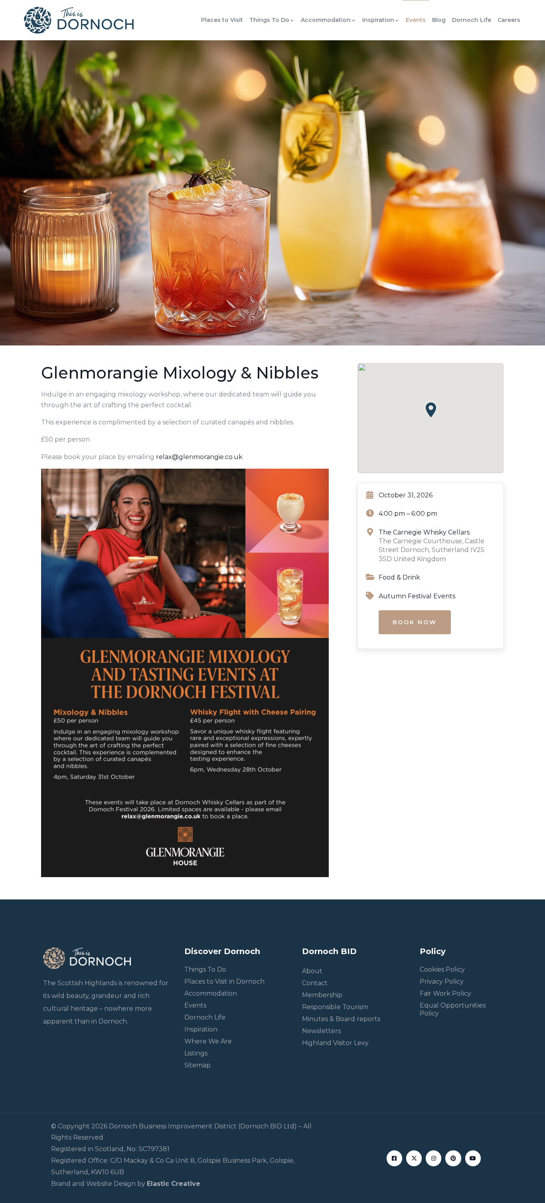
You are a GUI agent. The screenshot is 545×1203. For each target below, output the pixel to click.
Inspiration (378, 20)
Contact (315, 983)
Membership (322, 995)
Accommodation (326, 20)
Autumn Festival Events (417, 596)
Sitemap (197, 1065)
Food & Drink (399, 577)
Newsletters (321, 1031)
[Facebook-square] (394, 1158)
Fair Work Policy (445, 993)
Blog (439, 20)
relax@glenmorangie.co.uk (199, 457)
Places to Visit (222, 20)
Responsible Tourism (335, 1007)
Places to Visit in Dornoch (224, 981)
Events (416, 20)
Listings (195, 1053)
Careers (509, 20)
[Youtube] (473, 1158)
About (312, 971)
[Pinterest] (453, 1158)
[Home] (79, 20)
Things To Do (269, 20)
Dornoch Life (471, 20)
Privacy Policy (442, 981)
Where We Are (208, 1041)
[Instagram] (433, 1158)
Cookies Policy (442, 969)
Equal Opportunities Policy (453, 1009)
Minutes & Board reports (341, 1019)
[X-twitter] (414, 1158)
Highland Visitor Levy (335, 1043)
